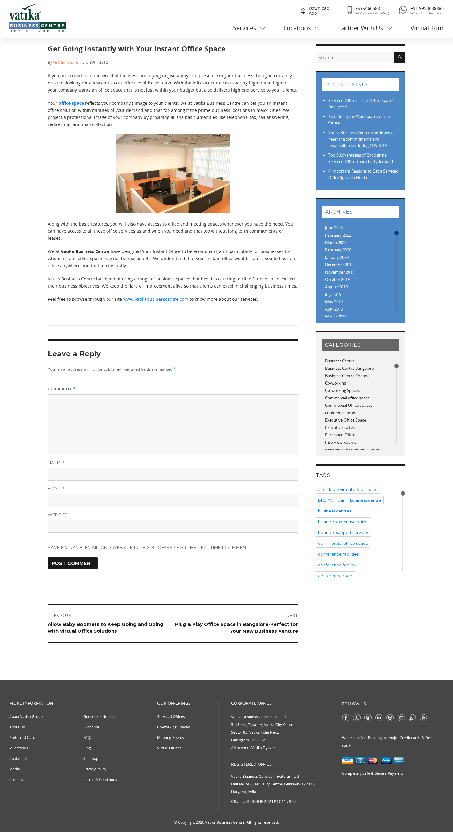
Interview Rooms (340, 442)
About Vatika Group (26, 716)
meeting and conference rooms (353, 449)
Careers (16, 779)
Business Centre (339, 361)
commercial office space (343, 543)
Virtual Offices (169, 748)
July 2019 (333, 294)
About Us (17, 727)
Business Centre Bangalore (349, 368)
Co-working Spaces (342, 390)
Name (56, 462)
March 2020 (335, 242)
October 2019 (337, 279)
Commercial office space (347, 398)
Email (56, 488)
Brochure (91, 727)
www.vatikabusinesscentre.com (155, 299)
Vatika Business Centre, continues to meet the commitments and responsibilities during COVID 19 (361, 139)
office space (71, 103)
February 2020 (338, 250)
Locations (297, 28)
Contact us (18, 758)
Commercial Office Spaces (348, 405)
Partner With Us (360, 28)
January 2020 (337, 257)
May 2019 (334, 301)
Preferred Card (22, 737)
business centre (366, 500)
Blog (87, 748)
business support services (343, 532)
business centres (334, 510)
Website (58, 514)
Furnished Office (340, 435)
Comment (62, 389)
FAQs (87, 737)
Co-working (335, 383)
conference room (341, 412)
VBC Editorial (64, 62)
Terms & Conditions (100, 779)
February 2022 (338, 235)
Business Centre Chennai (347, 375)
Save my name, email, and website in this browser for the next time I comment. (149, 547)
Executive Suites (340, 427)
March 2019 (335, 316)
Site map (90, 758)
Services (244, 28)
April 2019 (334, 309)
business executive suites (343, 521)
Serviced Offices (171, 716)
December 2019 (339, 264)
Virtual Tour (427, 28)
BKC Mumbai (331, 500)
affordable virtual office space (348, 489)
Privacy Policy (94, 769)
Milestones (18, 748)
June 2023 (334, 227)
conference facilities (338, 554)
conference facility (336, 564)
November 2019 (339, 272)
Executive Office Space (345, 420)
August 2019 (336, 287)
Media (14, 769)
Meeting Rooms (170, 737)
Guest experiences (99, 716)
